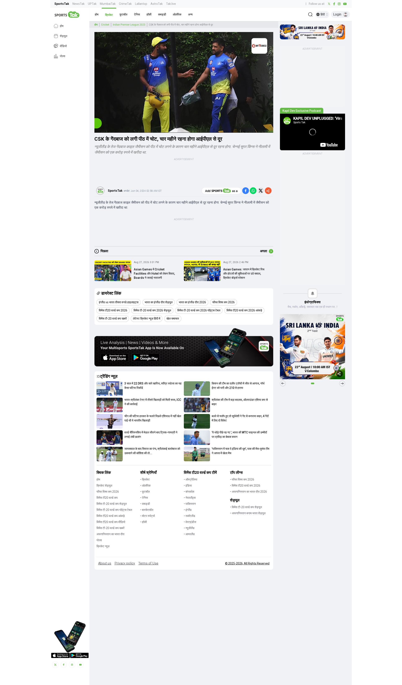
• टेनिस (144, 497)
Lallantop (141, 3)
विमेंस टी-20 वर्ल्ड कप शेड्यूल (112, 503)
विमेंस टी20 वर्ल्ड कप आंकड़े (111, 516)
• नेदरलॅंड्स (190, 497)
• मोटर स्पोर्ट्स (147, 516)
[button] (96, 14)
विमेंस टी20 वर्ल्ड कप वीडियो (111, 522)
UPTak (92, 3)
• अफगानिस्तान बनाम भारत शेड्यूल (247, 513)
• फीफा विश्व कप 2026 (242, 479)
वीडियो (63, 46)
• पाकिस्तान (190, 503)
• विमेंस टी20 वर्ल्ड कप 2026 (245, 485)
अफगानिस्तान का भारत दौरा (110, 534)
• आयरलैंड (189, 534)
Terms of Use (148, 563)
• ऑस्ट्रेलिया (190, 479)
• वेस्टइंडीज (190, 522)
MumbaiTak (108, 3)
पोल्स (62, 56)
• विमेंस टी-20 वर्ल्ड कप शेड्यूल (246, 507)
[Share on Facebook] (245, 190)
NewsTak (78, 3)
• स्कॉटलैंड (189, 516)
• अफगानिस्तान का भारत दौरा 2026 (248, 491)
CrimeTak (125, 3)
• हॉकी (143, 522)
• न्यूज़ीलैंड (189, 528)
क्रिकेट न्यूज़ (103, 546)
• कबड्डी (145, 503)
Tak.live (171, 3)
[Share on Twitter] (260, 190)
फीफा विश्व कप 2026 (108, 491)
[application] (183, 82)
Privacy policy (125, 563)
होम (61, 26)
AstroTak (157, 3)
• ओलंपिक (145, 485)
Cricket (105, 24)
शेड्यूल (63, 36)
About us (104, 563)
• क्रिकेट (145, 479)
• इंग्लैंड (188, 510)
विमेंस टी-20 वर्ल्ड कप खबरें (110, 528)
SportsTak (61, 3)
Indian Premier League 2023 (129, 24)
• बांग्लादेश (189, 491)
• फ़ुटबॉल (145, 491)
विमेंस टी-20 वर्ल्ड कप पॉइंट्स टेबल (114, 510)
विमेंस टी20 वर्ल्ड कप (107, 497)
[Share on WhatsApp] (253, 190)
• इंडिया (188, 485)
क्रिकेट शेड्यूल (104, 485)
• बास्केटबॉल (146, 510)
